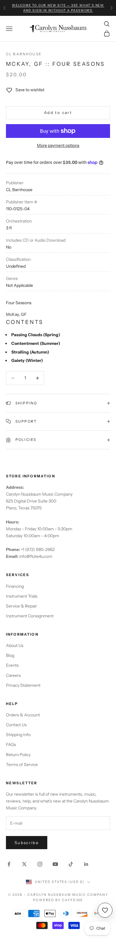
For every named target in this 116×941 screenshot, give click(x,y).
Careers (13, 675)
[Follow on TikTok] (71, 864)
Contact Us (16, 724)
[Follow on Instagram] (40, 864)
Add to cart (58, 112)
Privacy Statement (23, 685)
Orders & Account (23, 715)
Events (12, 665)
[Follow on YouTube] (55, 864)
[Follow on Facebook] (9, 864)
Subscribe (27, 842)
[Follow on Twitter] (24, 864)
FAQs (11, 744)
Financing (15, 586)
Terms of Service (22, 764)
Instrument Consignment (30, 616)
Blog (10, 655)
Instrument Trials (21, 596)
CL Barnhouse (24, 54)
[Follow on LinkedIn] (86, 864)
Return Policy (18, 754)
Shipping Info (18, 734)
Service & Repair (21, 606)
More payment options (58, 145)
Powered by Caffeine (58, 900)
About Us (14, 645)
